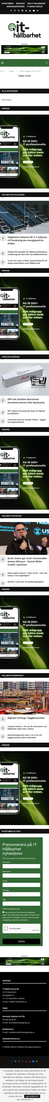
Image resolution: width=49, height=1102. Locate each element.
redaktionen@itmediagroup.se (21, 1032)
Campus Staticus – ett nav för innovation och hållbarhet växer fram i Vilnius (27, 727)
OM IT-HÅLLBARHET (36, 3)
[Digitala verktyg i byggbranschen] (24, 698)
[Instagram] (18, 10)
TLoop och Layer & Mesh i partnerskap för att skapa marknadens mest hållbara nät (27, 261)
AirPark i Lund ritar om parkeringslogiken (26, 582)
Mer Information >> (25, 1099)
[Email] (34, 10)
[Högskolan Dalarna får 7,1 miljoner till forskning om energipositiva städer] (24, 217)
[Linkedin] (26, 10)
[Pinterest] (22, 10)
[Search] (46, 63)
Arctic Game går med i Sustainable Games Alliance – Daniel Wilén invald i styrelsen (27, 561)
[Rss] (37, 10)
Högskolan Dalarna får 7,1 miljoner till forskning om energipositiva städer (27, 240)
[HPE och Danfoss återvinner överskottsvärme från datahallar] (24, 379)
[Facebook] (11, 10)
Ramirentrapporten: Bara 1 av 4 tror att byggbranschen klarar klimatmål (25, 736)
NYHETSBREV (8, 3)
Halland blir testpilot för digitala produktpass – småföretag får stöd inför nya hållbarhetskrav (28, 253)
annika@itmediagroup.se (19, 1022)
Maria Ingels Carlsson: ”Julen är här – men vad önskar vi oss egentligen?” (27, 574)
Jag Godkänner (32, 1096)
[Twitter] (15, 10)
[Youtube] (30, 10)
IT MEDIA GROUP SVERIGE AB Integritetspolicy (22, 1047)
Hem (2, 71)
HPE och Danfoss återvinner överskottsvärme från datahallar (26, 401)
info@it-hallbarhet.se (18, 1001)
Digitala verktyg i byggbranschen (26, 717)
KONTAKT (20, 3)
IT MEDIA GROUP (34, 6)
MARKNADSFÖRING (16, 6)
